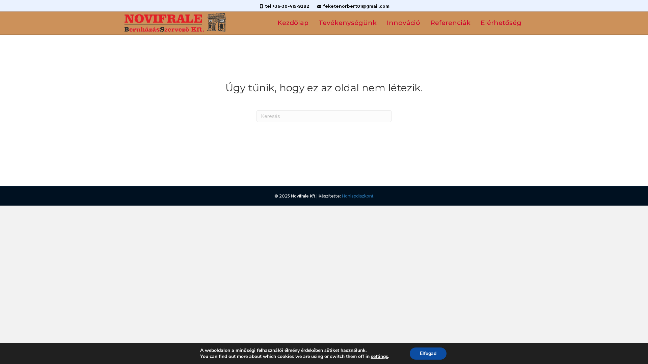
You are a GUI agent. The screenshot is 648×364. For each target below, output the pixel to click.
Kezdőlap (292, 23)
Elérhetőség (501, 23)
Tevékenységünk (348, 23)
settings (379, 357)
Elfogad (428, 353)
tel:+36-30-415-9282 (286, 6)
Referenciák (450, 23)
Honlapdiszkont (358, 196)
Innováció (403, 23)
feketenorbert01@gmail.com (355, 6)
